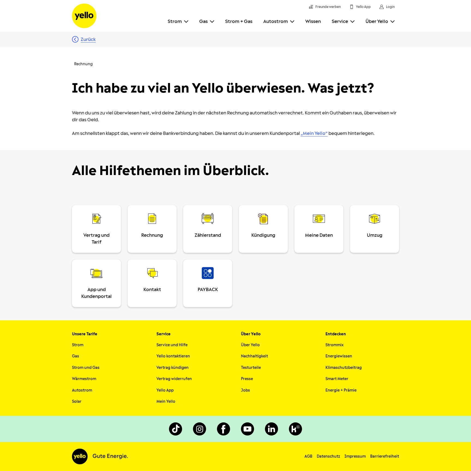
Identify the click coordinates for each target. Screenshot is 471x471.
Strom (175, 21)
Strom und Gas (85, 367)
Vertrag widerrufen (174, 378)
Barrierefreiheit (384, 456)
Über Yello (377, 21)
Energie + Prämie (341, 390)
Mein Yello (165, 401)
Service (340, 21)
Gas (203, 21)
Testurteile (251, 367)
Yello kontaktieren (173, 356)
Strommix (334, 345)
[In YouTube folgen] (247, 429)
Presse (247, 378)
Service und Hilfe (172, 345)
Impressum (355, 456)
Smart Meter (336, 378)
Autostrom (275, 21)
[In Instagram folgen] (199, 429)
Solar (76, 401)
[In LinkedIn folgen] (271, 429)
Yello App (165, 390)
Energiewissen (338, 356)
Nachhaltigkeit (254, 356)
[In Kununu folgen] (295, 429)
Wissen (313, 21)
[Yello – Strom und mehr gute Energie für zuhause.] (84, 16)
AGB (308, 456)
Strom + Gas (238, 21)
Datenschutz (328, 456)
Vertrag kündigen (172, 367)
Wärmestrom (84, 378)
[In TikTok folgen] (175, 429)
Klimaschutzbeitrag (343, 367)
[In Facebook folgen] (223, 429)
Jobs (245, 390)
